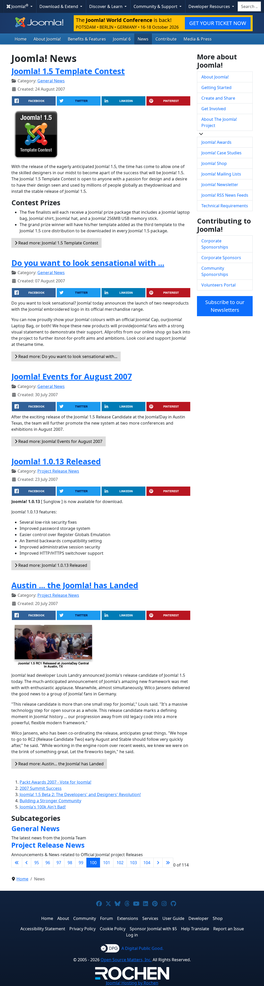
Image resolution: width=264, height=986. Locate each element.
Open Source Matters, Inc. (126, 960)
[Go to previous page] (26, 863)
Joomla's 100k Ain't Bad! (43, 807)
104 (146, 862)
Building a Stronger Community (50, 801)
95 (36, 862)
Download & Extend (59, 6)
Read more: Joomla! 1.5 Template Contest (57, 243)
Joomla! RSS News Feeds (224, 195)
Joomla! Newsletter (219, 184)
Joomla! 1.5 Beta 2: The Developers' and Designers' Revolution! (80, 794)
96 (47, 862)
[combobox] (249, 6)
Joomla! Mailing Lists (221, 174)
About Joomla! (47, 39)
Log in (132, 935)
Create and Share (218, 98)
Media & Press (198, 39)
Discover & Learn (106, 6)
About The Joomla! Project (219, 122)
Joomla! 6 (122, 39)
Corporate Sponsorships (214, 244)
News (143, 39)
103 (133, 862)
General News (51, 81)
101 (106, 862)
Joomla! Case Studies (221, 153)
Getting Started (216, 87)
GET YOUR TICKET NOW (217, 23)
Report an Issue (228, 929)
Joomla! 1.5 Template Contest (68, 71)
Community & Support (156, 6)
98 (70, 862)
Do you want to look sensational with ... (87, 262)
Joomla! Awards (216, 142)
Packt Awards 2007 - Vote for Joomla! (55, 782)
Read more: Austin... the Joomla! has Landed (60, 764)
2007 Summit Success (41, 788)
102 (120, 862)
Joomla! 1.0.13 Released (56, 461)
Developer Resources (209, 6)
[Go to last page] (167, 863)
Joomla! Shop (214, 163)
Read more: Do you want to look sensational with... (67, 356)
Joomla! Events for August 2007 (71, 376)
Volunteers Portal (218, 285)
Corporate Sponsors (221, 257)
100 (93, 862)
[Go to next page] (158, 863)
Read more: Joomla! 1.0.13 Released (52, 565)
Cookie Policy (113, 929)
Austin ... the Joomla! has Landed (74, 585)
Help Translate (195, 929)
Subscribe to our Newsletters (224, 306)
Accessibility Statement (42, 929)
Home (21, 39)
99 (81, 862)
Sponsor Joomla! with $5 (153, 929)
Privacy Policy (82, 929)
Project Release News (58, 471)
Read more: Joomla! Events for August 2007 (59, 441)
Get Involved (213, 109)
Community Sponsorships (214, 271)
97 (58, 862)
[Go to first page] (16, 863)
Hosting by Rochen (132, 983)
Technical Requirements (224, 206)
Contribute (166, 39)
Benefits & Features (87, 39)
